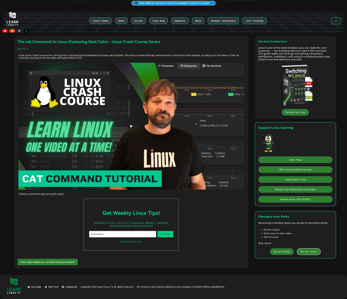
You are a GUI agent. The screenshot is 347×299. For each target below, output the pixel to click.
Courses (138, 20)
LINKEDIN (71, 287)
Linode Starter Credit (295, 179)
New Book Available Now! (272, 41)
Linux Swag (158, 20)
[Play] (131, 126)
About (198, 20)
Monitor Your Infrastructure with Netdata (295, 189)
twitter (53, 287)
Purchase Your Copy (295, 112)
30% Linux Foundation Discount (295, 169)
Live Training (254, 20)
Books (121, 20)
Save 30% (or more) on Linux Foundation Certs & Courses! (174, 3)
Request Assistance (223, 20)
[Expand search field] (336, 20)
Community (179, 20)
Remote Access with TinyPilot (295, 199)
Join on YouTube (282, 251)
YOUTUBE (36, 287)
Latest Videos (101, 20)
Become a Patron (308, 251)
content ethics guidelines (208, 287)
